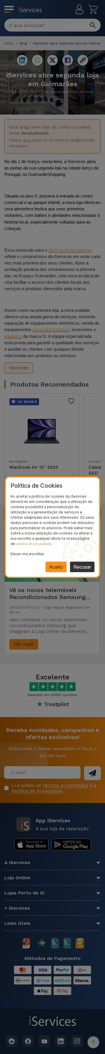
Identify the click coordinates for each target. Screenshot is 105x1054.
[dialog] (52, 527)
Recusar (82, 567)
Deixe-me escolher (27, 554)
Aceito (56, 567)
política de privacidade (33, 544)
